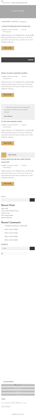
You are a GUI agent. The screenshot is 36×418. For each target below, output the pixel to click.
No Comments (7, 31)
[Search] (32, 248)
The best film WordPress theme (10, 211)
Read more (7, 48)
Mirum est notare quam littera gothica (14, 73)
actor (3, 403)
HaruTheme (6, 21)
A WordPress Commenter (11, 226)
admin (5, 29)
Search (3, 196)
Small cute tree (5, 213)
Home (13, 13)
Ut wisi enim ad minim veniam (11, 121)
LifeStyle (15, 21)
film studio (5, 406)
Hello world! (4, 208)
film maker (16, 402)
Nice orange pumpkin (7, 215)
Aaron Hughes (14, 229)
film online (24, 403)
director (8, 403)
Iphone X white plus (6, 217)
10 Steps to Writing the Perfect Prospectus (15, 26)
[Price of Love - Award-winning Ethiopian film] (14, 2)
